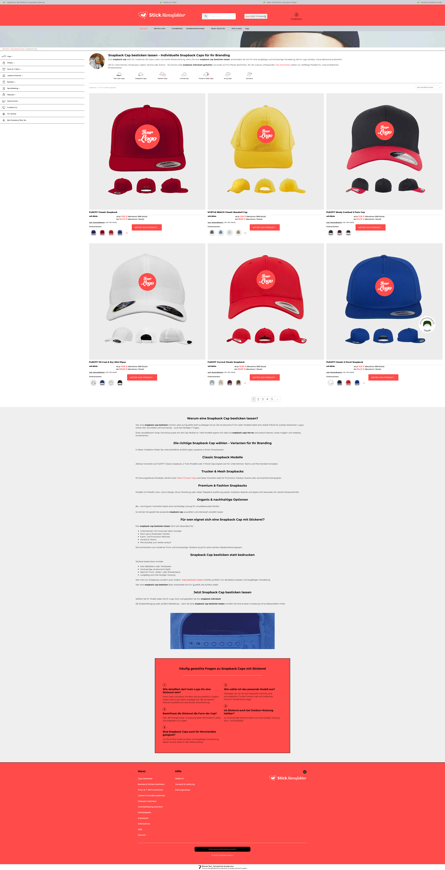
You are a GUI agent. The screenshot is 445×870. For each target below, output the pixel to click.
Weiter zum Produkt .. (147, 227)
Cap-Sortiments (282, 65)
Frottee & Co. (12, 107)
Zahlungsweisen (182, 789)
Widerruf (179, 778)
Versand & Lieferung (185, 784)
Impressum (143, 818)
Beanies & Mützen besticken (151, 784)
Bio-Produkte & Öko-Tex (16, 120)
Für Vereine (11, 114)
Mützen (10, 63)
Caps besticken (145, 778)
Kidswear (10, 95)
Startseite (5, 49)
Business (10, 82)
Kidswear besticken (147, 801)
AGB (140, 829)
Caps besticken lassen (17, 49)
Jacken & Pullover (14, 75)
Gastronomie (12, 101)
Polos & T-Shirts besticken (150, 789)
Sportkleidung (12, 88)
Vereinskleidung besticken (150, 806)
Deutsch (142, 835)
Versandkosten (99, 222)
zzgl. (91, 222)
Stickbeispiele (144, 812)
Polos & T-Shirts (13, 69)
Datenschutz (144, 823)
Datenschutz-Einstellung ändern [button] (222, 849)
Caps (9, 56)
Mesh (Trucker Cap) (186, 478)
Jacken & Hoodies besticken (151, 795)
